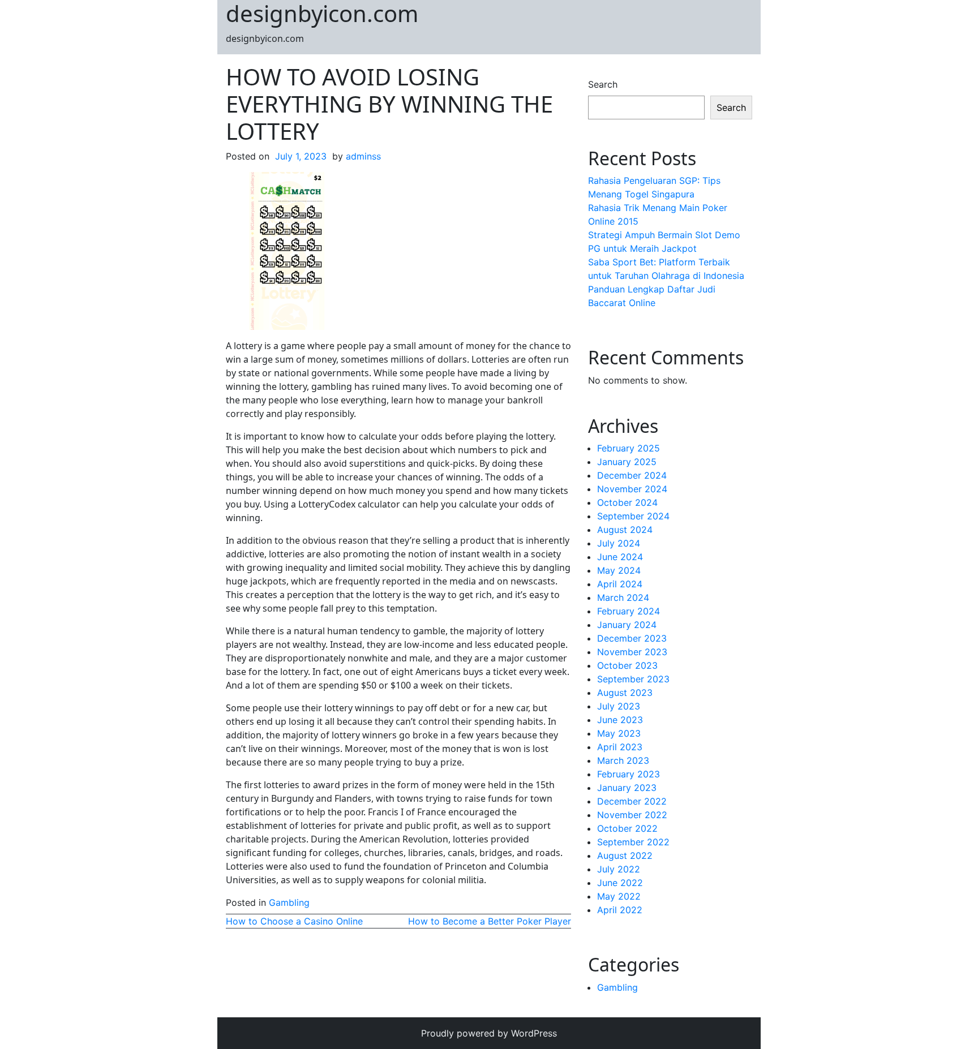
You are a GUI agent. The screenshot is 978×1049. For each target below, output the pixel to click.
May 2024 (619, 570)
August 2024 (625, 529)
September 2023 (633, 679)
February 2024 (628, 611)
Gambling (289, 902)
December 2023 (632, 638)
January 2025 (627, 461)
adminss (363, 156)
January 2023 (627, 787)
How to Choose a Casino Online (294, 921)
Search (602, 84)
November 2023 (632, 651)
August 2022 (625, 855)
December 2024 (632, 475)
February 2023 (628, 774)
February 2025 (628, 448)
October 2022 (627, 828)
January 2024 (627, 624)
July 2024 (618, 543)
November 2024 (632, 489)
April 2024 (619, 584)
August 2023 (625, 692)
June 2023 (620, 719)
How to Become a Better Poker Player (489, 921)
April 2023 (619, 747)
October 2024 (627, 502)
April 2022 (619, 909)
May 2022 (619, 896)
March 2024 (623, 597)
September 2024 (633, 516)
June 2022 (620, 882)
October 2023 (627, 665)
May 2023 (619, 733)
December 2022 (632, 801)
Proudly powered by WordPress (489, 1033)
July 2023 (618, 706)
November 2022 (632, 814)
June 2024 (620, 556)
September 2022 (633, 842)
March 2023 (623, 760)
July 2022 (618, 869)
